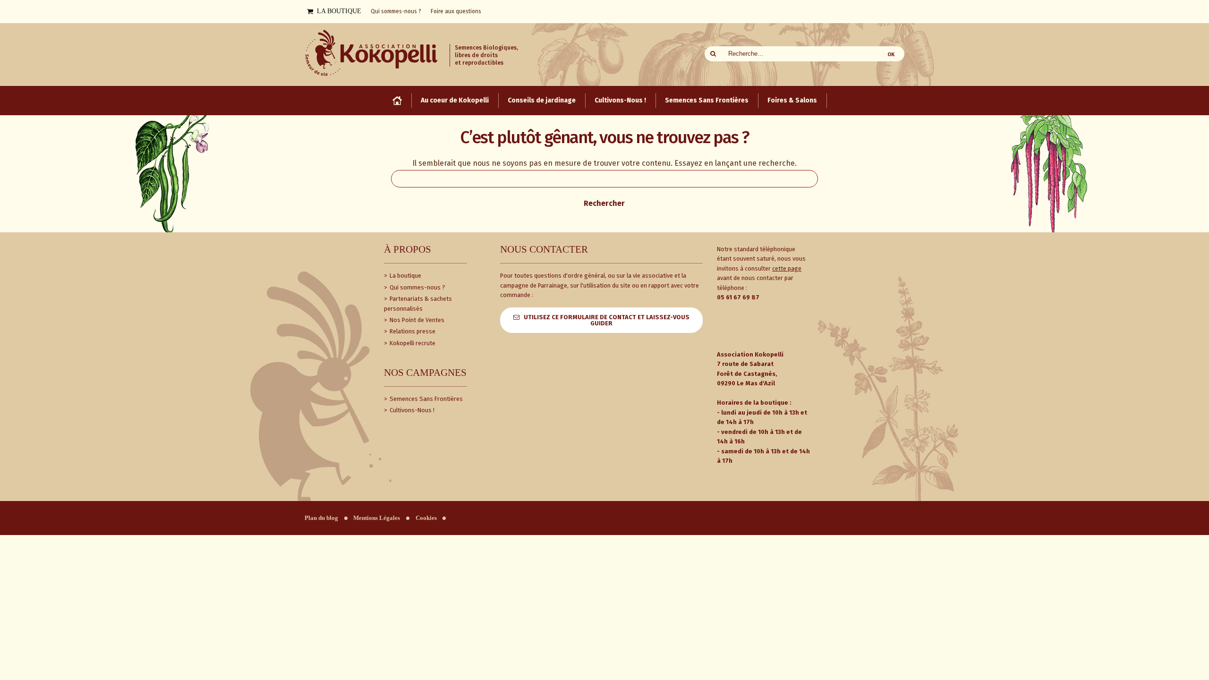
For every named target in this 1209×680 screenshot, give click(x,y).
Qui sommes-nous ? (416, 287)
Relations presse (411, 331)
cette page (786, 268)
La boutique (404, 275)
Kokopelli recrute (411, 343)
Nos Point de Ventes (416, 319)
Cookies (426, 518)
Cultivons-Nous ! (411, 410)
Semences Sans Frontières (425, 398)
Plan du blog (321, 518)
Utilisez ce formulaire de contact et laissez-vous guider (607, 320)
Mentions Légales (376, 518)
